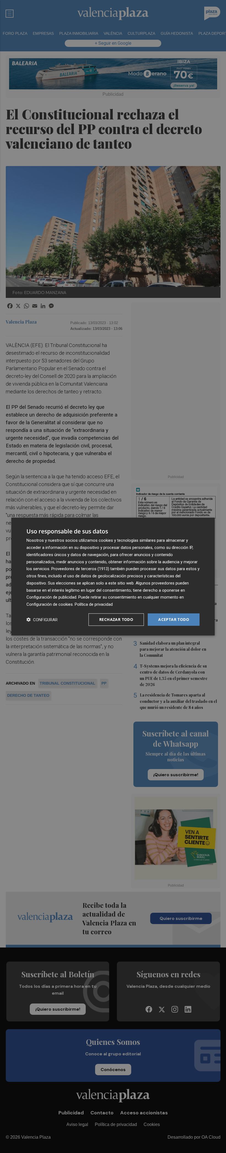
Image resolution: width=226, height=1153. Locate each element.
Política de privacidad (94, 604)
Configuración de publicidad (51, 597)
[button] (42, 619)
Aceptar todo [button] (173, 619)
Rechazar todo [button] (116, 619)
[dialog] (113, 577)
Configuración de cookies (49, 604)
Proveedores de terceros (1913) (80, 568)
